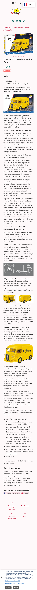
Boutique (6, 28)
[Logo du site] (16, 11)
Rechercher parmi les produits (12, 508)
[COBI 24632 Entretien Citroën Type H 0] (18, 44)
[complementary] (29, 4)
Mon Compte (25, 506)
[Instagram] (17, 21)
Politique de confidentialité (12, 581)
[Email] (24, 21)
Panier (25, 517)
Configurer (21, 583)
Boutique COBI (18, 28)
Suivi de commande (12, 518)
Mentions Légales (10, 583)
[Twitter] (20, 21)
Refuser (16, 587)
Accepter (8, 587)
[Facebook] (13, 21)
